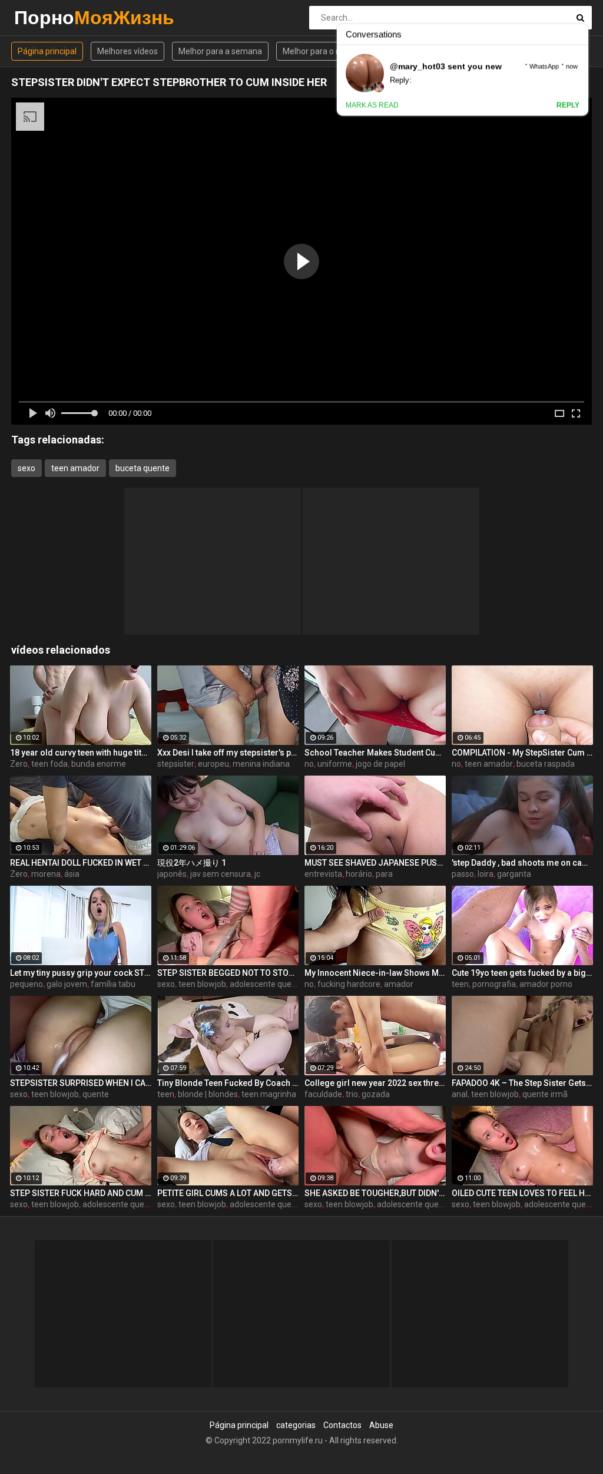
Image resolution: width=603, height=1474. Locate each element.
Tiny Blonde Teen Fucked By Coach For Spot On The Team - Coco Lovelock (228, 1083)
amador (398, 984)
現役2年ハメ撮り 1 (191, 862)
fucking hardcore (348, 984)
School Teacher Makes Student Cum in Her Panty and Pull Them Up (375, 752)
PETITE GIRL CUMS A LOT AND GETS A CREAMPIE (228, 1193)
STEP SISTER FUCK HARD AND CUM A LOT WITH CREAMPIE (80, 1193)
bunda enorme (98, 764)
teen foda (49, 764)
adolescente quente (267, 984)
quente (95, 1094)
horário (359, 874)
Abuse (381, 1425)
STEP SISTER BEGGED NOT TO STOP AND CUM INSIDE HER (228, 973)
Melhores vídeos (127, 51)
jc (257, 874)
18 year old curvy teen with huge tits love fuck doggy (80, 752)
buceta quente (142, 468)
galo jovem (67, 984)
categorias (296, 1425)
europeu (213, 764)
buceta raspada (545, 764)
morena (46, 874)
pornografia (494, 984)
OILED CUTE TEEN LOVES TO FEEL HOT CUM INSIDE (522, 1193)
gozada (376, 1094)
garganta (514, 874)
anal (460, 1094)
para (384, 874)
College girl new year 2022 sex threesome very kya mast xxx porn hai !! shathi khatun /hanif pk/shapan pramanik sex (375, 1083)
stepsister (175, 764)
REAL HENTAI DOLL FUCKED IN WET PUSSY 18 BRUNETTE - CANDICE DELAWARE (80, 862)
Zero (19, 764)
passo (463, 874)
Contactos (342, 1425)
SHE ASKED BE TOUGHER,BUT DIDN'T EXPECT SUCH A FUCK (375, 1193)
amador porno (545, 984)
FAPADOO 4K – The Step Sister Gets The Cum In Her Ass (522, 1083)
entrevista (323, 874)
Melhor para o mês (317, 51)
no (309, 764)
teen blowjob (202, 984)
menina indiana (261, 764)
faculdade (323, 1094)
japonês (172, 874)
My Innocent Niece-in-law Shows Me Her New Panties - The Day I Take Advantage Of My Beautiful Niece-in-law (375, 973)
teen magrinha (268, 1094)
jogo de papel (380, 764)
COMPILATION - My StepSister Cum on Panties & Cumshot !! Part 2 (522, 752)
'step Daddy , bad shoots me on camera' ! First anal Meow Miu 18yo (522, 862)
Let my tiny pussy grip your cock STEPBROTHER (80, 973)
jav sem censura (220, 874)
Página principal (47, 51)
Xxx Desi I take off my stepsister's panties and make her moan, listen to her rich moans (228, 752)
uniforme (334, 764)
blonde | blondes (208, 1094)
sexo (26, 468)
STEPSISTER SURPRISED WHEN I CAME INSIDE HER (80, 1083)
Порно (45, 17)
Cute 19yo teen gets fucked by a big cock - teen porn (522, 973)
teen (460, 984)
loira (485, 874)
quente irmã (545, 1094)
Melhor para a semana (220, 51)
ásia (71, 874)
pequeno (26, 984)
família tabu (113, 984)
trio (352, 1094)
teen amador (75, 468)
